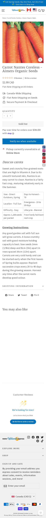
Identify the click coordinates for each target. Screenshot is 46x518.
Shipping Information (17, 286)
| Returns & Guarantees (29, 515)
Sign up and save (12, 464)
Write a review (30, 78)
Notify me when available (23, 141)
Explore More (11, 448)
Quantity (8, 111)
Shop (5, 455)
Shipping (16, 86)
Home (4, 18)
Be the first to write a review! (23, 421)
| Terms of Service (17, 515)
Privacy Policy (8, 515)
